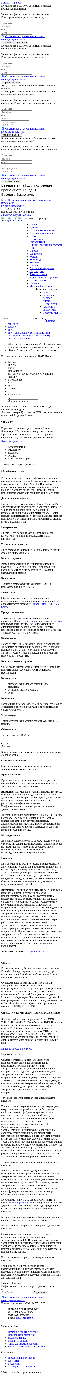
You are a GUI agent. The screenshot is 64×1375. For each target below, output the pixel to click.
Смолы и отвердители (42, 268)
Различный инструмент (49, 308)
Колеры (34, 256)
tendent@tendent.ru (21, 1202)
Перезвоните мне (11, 82)
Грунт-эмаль (36, 239)
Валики (47, 292)
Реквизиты (14, 1363)
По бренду (40, 218)
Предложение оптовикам (22, 1334)
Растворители (37, 241)
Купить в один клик (12, 441)
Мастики (35, 262)
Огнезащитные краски (42, 230)
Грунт (33, 236)
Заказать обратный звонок (16, 214)
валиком (57, 621)
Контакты (13, 1360)
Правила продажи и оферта (16, 1048)
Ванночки (48, 295)
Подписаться (40, 1292)
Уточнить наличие (12, 135)
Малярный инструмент (42, 286)
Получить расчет (11, 181)
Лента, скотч (50, 303)
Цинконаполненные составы (46, 244)
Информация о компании (22, 1357)
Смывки (34, 283)
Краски (34, 227)
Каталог (12, 326)
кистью (31, 621)
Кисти (46, 300)
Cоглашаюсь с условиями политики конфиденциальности (23, 38)
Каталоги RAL (51, 297)
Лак (32, 247)
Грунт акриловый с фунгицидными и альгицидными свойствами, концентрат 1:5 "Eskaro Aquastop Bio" (32, 335)
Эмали (33, 224)
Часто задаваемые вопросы (23, 1343)
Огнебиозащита (38, 280)
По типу (28, 218)
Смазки (34, 265)
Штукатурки (37, 271)
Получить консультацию (15, 42)
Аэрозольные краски (41, 233)
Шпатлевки (36, 253)
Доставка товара (17, 1337)
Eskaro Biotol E (40, 603)
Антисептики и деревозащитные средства (44, 276)
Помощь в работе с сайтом (23, 1331)
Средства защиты (52, 312)
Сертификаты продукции (22, 1366)
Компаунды (36, 259)
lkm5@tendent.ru (35, 951)
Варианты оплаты (18, 1340)
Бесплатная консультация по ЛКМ (27, 1346)
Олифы (34, 250)
